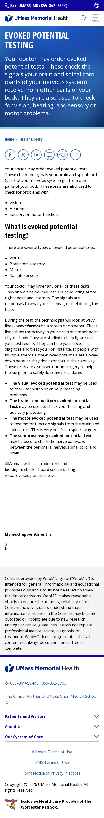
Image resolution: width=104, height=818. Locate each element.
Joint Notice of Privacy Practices (52, 773)
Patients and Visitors (25, 716)
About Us (13, 726)
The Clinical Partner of (52, 696)
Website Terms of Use (52, 751)
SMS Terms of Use (52, 762)
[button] (96, 716)
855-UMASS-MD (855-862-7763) (38, 5)
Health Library (31, 139)
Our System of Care (24, 736)
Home (9, 139)
